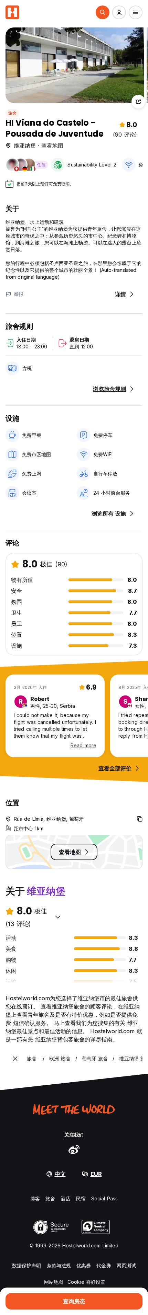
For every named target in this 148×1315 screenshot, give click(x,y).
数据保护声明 (26, 1265)
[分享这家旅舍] (138, 101)
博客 (35, 1198)
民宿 (81, 1198)
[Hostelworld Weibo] (74, 1149)
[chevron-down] (58, 917)
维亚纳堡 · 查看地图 (38, 145)
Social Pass (104, 1198)
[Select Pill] (102, 12)
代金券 (103, 1265)
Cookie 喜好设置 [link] (86, 1282)
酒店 (65, 1198)
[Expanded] (15, 1058)
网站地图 (53, 1282)
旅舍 (12, 113)
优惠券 (83, 1265)
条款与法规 (59, 1265)
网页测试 (126, 1265)
